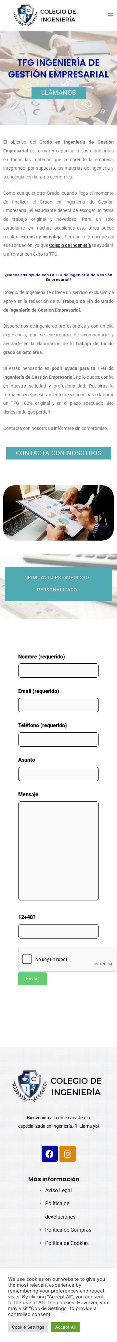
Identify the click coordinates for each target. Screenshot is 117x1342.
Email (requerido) (38, 691)
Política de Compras (68, 1230)
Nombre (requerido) (41, 657)
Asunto (26, 760)
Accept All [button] (65, 1327)
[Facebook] (50, 1154)
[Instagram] (67, 1154)
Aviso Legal (58, 1190)
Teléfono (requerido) (42, 725)
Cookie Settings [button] (28, 1327)
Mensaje (28, 794)
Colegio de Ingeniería (70, 245)
